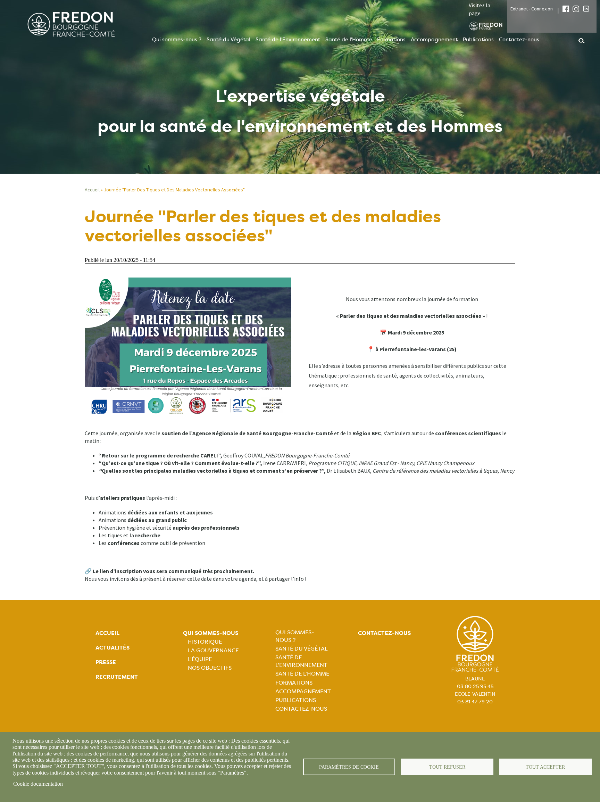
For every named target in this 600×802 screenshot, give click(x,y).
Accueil (92, 190)
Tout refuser (447, 767)
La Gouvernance (213, 650)
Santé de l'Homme (348, 39)
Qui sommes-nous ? (176, 39)
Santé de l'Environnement (288, 39)
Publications (478, 39)
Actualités (112, 647)
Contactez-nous (519, 39)
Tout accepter (545, 767)
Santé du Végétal (228, 39)
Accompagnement (434, 39)
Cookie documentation (38, 784)
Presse (105, 662)
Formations (391, 39)
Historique (205, 641)
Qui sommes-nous (210, 633)
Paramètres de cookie (349, 767)
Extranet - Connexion (531, 9)
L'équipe (200, 659)
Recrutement (116, 676)
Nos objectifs (210, 667)
